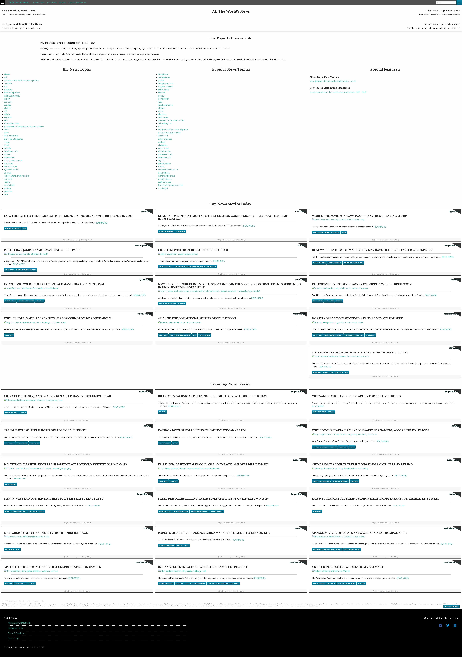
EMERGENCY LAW (10, 301)
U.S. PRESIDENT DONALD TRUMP (354, 335)
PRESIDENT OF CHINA (11, 413)
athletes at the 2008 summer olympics (21, 80)
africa (160, 111)
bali (5, 86)
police (161, 80)
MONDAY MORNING (318, 583)
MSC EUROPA (339, 372)
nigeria (161, 160)
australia (8, 83)
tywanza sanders (11, 170)
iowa (6, 130)
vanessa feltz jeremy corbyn (16, 176)
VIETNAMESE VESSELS (319, 412)
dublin (7, 114)
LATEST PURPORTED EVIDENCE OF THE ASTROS (326, 232)
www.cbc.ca (300, 211)
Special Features (76, 2)
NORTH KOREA (317, 335)
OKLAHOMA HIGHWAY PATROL (346, 583)
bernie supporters (12, 93)
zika (6, 194)
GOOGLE (352, 447)
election (161, 93)
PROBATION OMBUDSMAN (181, 511)
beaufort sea (164, 173)
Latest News (39, 2)
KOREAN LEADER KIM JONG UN (333, 335)
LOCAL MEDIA (331, 583)
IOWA (24, 228)
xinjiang (7, 188)
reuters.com (146, 211)
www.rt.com (300, 279)
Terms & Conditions (16, 633)
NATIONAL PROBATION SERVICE (200, 511)
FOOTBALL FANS (328, 372)
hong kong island (165, 83)
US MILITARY (173, 481)
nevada (7, 148)
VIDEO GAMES (343, 447)
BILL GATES (162, 412)
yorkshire (8, 191)
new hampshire (11, 151)
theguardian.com (452, 245)
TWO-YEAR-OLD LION (165, 266)
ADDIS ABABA (9, 335)
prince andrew (164, 163)
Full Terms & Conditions (451, 606)
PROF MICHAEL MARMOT (37, 511)
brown (7, 99)
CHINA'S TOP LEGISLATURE (340, 481)
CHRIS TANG (181, 303)
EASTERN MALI (9, 549)
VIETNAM (331, 412)
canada (7, 105)
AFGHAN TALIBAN (22, 443)
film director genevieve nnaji (170, 185)
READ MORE (101, 223)
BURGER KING (317, 511)
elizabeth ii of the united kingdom (173, 130)
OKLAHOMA (361, 583)
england (7, 117)
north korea (163, 117)
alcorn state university (168, 170)
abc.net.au (455, 279)
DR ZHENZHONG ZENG (334, 262)
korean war (163, 136)
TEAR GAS (31, 583)
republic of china (165, 86)
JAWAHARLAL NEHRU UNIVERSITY (195, 583)
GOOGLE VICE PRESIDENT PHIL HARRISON (325, 447)
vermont (8, 179)
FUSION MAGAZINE (204, 335)
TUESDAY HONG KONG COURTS (322, 481)
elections (162, 114)
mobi (6, 145)
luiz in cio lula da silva (13, 139)
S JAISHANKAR (9, 269)
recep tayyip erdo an (13, 160)
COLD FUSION (163, 335)
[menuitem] (18, 2)
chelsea (7, 108)
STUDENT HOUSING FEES (166, 583)
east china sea (164, 182)
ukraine (161, 108)
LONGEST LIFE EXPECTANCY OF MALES (16, 511)
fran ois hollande (11, 123)
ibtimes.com (454, 348)
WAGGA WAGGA (34, 443)
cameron (8, 102)
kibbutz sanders (11, 136)
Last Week (52, 2)
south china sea (165, 139)
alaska (7, 74)
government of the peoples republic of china (24, 127)
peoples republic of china (169, 133)
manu (6, 142)
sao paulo (8, 163)
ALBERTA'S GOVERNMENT (166, 231)
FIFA (346, 372)
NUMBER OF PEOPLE (165, 511)
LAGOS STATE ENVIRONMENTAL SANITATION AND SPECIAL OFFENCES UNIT (195, 266)
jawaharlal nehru (165, 105)
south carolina (10, 166)
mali (160, 127)
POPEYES (179, 545)
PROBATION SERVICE (217, 511)
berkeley (8, 90)
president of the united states (171, 120)
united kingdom (165, 123)
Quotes (62, 2)
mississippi (163, 188)
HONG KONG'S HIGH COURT (25, 301)
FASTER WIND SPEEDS (319, 262)
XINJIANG (23, 413)
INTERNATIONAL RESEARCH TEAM (353, 262)
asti (5, 77)
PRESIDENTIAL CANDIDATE (12, 228)
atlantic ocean (164, 151)
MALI (17, 549)
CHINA (186, 545)
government (163, 99)
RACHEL (175, 443)
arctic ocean (163, 148)
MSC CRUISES (317, 372)
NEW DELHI (179, 583)
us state (7, 173)
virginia (7, 182)
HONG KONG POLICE (20, 583)
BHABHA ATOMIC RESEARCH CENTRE (180, 335)
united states (164, 77)
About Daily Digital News (19, 623)
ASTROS (344, 232)
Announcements (15, 628)
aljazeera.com (145, 279)
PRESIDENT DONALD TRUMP (352, 549)
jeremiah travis (164, 157)
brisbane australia (12, 96)
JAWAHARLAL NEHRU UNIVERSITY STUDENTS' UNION (223, 583)
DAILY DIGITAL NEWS (19, 2)
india (160, 102)
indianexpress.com (143, 245)
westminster (9, 185)
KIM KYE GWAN (370, 335)
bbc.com (302, 245)
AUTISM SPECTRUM (164, 443)
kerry (6, 133)
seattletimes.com (452, 314)
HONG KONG (39, 301)
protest (161, 142)
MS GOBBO (339, 301)
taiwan (161, 166)
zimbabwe (163, 145)
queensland (9, 157)
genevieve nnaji (165, 154)
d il (5, 111)
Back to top (13, 638)
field (6, 120)
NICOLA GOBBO (329, 301)
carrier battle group (166, 176)
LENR (194, 335)
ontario (7, 154)
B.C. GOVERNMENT (10, 484)
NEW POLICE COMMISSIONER (167, 303)
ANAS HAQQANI (9, 443)
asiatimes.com (299, 314)
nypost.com (454, 211)
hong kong (163, 74)
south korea (163, 90)
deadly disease (165, 179)
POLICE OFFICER (317, 301)
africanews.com (144, 314)
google (161, 96)
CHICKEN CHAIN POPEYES (166, 545)
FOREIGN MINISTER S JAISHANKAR (26, 269)
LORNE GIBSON (180, 231)
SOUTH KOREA (163, 481)
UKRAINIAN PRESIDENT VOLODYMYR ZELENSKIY (327, 549)
